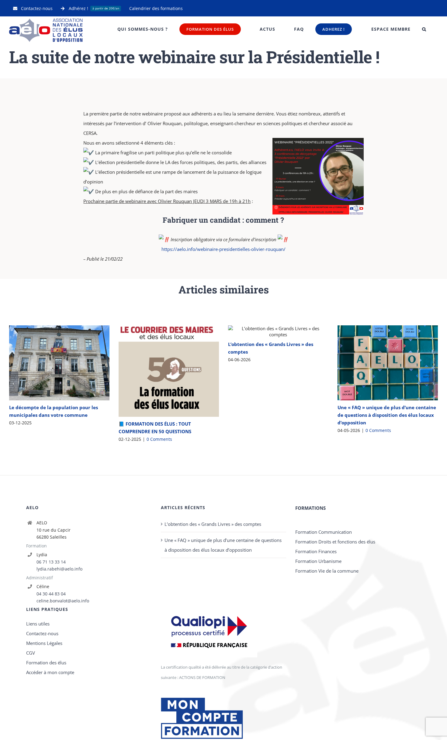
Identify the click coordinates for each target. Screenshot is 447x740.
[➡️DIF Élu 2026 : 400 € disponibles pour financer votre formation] (59, 424)
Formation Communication (323, 638)
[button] (424, 29)
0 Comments (50, 545)
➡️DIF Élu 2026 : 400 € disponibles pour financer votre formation (50, 424)
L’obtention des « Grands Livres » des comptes (213, 630)
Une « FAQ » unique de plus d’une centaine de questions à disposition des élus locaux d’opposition (223, 651)
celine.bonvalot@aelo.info (62, 707)
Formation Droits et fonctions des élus (335, 648)
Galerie (68, 424)
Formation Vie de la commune (327, 677)
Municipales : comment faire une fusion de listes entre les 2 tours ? (269, 375)
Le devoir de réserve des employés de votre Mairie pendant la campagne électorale (379, 392)
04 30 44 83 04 (51, 700)
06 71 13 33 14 (51, 668)
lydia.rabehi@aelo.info (59, 675)
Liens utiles (38, 730)
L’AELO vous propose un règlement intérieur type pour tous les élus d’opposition (160, 355)
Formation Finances (316, 657)
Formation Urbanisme (318, 667)
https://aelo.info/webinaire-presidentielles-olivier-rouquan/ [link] (223, 249)
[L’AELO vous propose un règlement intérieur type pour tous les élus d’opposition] (169, 355)
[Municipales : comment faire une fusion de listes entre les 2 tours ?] (278, 375)
